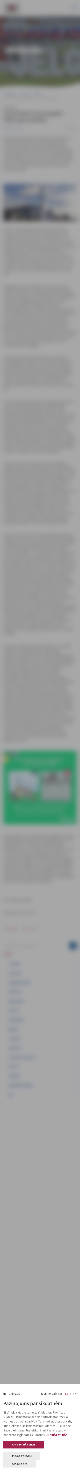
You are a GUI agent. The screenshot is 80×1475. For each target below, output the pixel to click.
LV (67, 1394)
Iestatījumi (14, 1394)
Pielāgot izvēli (22, 1456)
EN (75, 1394)
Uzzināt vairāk (57, 1435)
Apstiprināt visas (23, 1444)
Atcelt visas (20, 1463)
